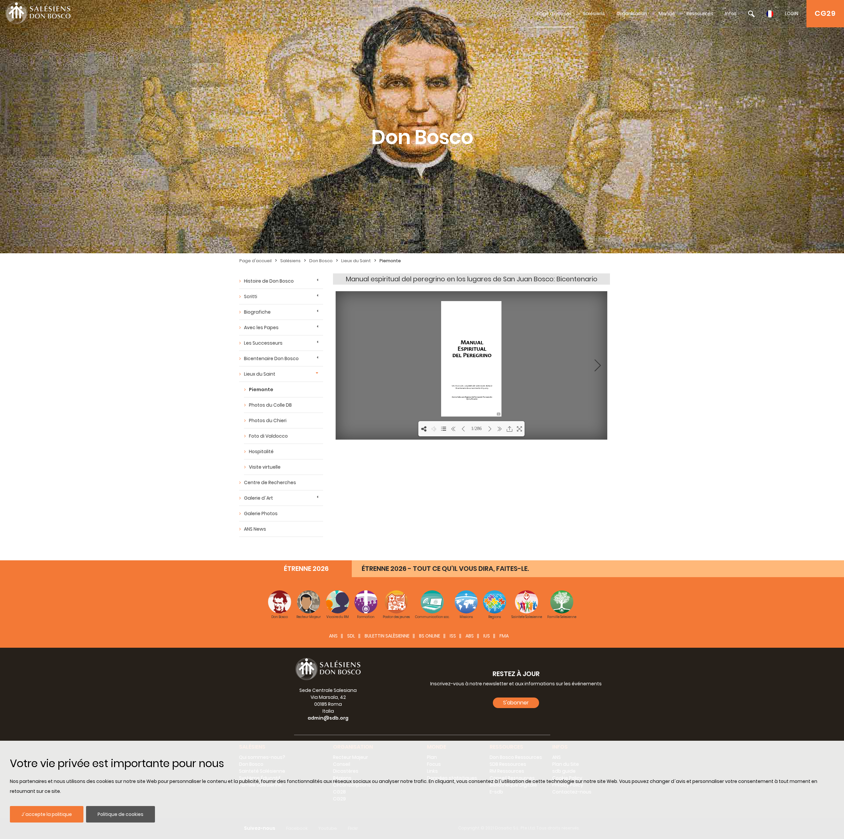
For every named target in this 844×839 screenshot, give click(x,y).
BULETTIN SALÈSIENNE (387, 636)
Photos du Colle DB (270, 405)
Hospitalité (261, 451)
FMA (504, 636)
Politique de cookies (120, 814)
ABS (470, 636)
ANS (333, 636)
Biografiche (257, 312)
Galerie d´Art (258, 498)
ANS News (255, 529)
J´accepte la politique (46, 814)
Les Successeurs (263, 343)
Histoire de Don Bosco (269, 281)
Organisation (632, 13)
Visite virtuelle (265, 467)
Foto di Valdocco (268, 436)
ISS (453, 636)
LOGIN (791, 13)
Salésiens (594, 13)
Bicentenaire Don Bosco (271, 358)
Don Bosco (321, 261)
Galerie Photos (261, 513)
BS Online (429, 636)
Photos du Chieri (267, 420)
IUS (486, 636)
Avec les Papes (261, 327)
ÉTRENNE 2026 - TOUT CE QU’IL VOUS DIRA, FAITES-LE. (445, 568)
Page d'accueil (554, 13)
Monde (667, 13)
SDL (351, 636)
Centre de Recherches (270, 482)
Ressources (699, 13)
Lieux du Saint (356, 261)
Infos (731, 13)
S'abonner (516, 702)
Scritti (250, 296)
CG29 (825, 13)
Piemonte (390, 261)
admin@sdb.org (328, 718)
